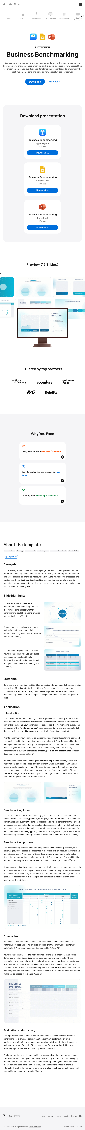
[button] (11, 557)
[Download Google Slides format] (42, 37)
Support (58, 1116)
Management (30, 551)
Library (50, 1116)
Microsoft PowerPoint (58, 551)
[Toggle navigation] (80, 4)
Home (43, 1116)
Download (35, 81)
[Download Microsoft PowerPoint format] (51, 37)
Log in (66, 1116)
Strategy (20, 551)
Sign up (74, 1116)
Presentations (9, 551)
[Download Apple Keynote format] (33, 37)
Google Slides (73, 551)
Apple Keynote (43, 551)
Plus (80, 1116)
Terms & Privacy (35, 1127)
